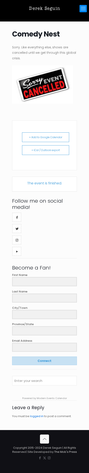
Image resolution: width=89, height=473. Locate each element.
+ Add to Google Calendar (45, 137)
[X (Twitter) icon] (44, 458)
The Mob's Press (65, 452)
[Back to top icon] (44, 439)
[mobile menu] (83, 8)
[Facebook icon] (40, 458)
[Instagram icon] (49, 458)
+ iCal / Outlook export (46, 150)
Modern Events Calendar (52, 398)
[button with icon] (16, 217)
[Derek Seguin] (44, 8)
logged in (36, 416)
